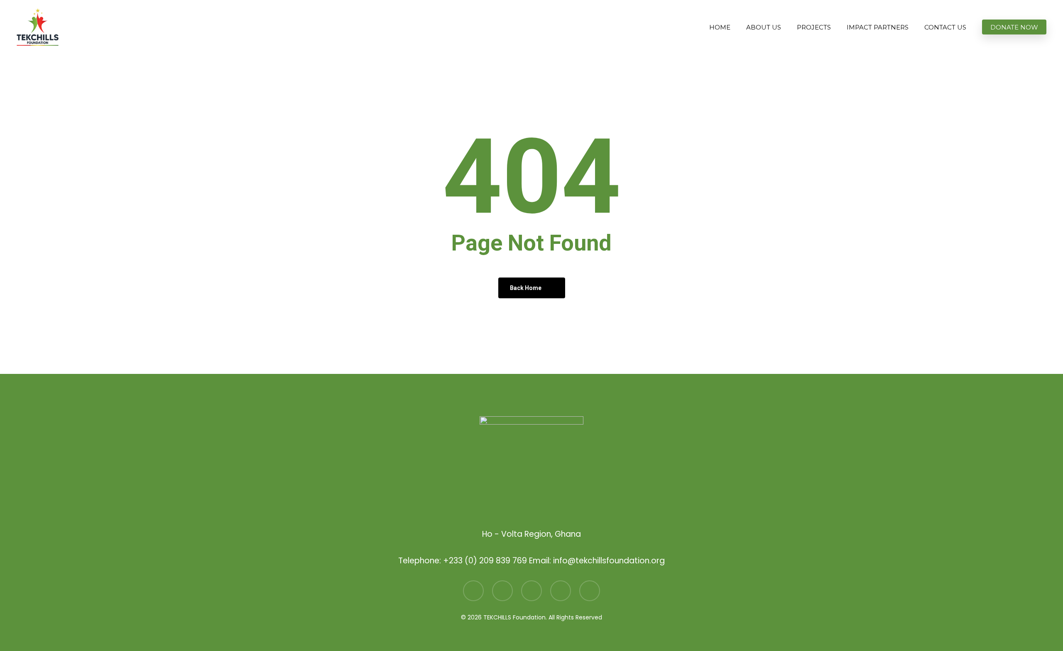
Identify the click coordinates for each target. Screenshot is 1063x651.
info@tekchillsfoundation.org (609, 560)
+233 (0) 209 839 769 (485, 560)
